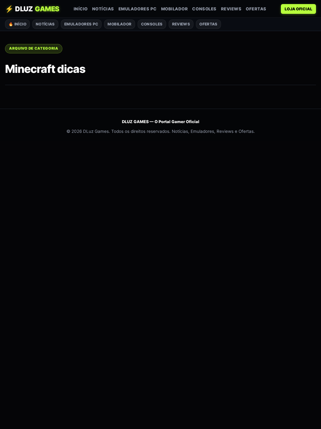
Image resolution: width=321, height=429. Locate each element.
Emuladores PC (137, 8)
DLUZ (32, 9)
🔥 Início (17, 24)
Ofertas (256, 8)
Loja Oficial (298, 9)
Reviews (231, 8)
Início (81, 8)
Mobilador (174, 8)
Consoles (204, 8)
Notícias (103, 8)
